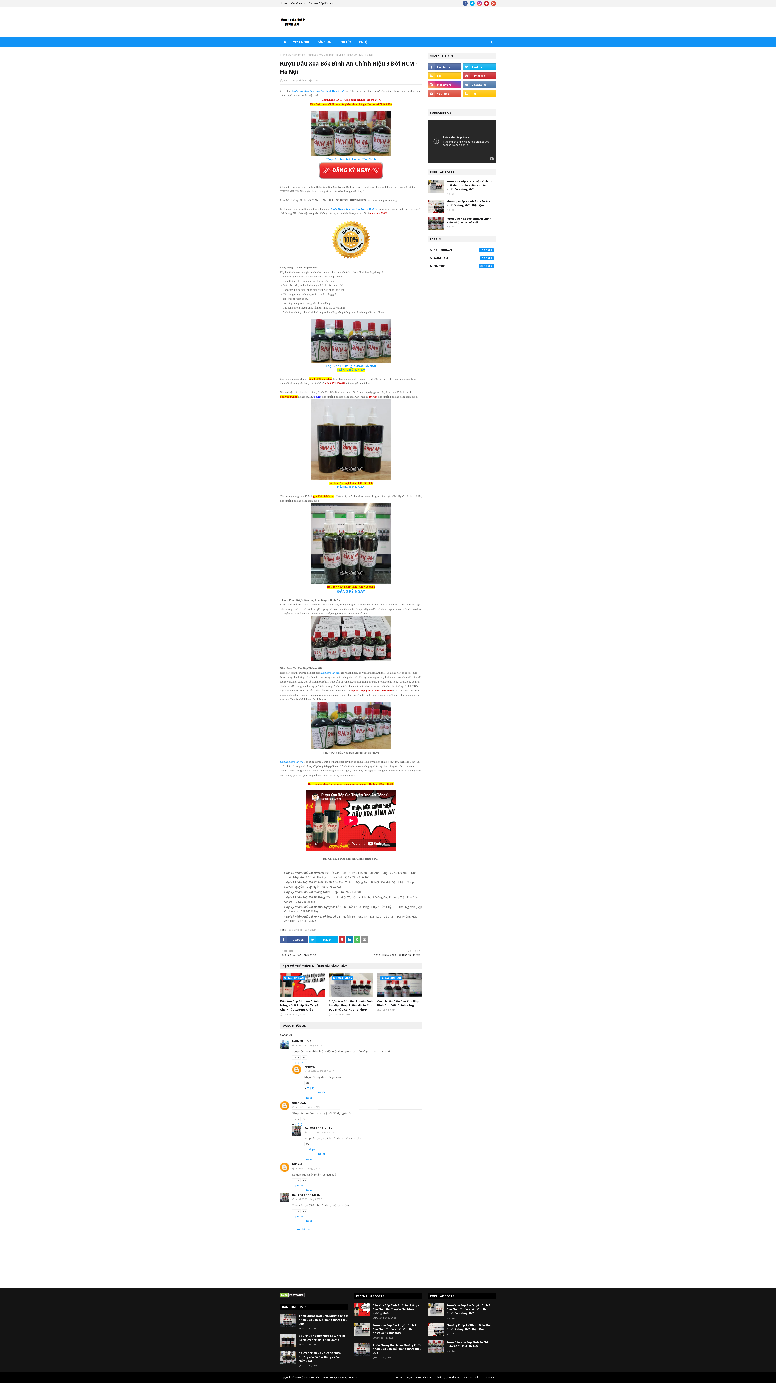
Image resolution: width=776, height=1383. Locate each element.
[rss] (444, 75)
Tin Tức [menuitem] (345, 42)
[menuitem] (285, 42)
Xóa (304, 1057)
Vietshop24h (471, 1377)
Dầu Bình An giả (330, 672)
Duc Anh (298, 1164)
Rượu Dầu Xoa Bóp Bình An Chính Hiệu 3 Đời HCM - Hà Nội (469, 220)
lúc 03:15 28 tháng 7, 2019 (320, 1070)
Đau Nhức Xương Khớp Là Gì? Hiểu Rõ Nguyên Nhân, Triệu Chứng (322, 1338)
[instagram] (479, 3)
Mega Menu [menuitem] (301, 42)
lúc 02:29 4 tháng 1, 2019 (308, 1168)
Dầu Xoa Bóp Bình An (321, 3)
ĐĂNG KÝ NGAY (351, 591)
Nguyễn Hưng (301, 1041)
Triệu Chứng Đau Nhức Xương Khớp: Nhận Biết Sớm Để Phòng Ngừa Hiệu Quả (323, 1320)
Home (283, 3)
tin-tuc (458, 266)
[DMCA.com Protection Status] (292, 1296)
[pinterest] (486, 3)
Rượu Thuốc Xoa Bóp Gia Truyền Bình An (354, 208)
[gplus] (493, 3)
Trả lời (296, 1057)
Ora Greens (298, 3)
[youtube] (444, 93)
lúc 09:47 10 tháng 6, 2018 (308, 1045)
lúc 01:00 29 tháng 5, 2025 (320, 1132)
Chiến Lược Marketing (448, 1377)
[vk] (479, 84)
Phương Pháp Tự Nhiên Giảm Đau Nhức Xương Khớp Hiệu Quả (469, 203)
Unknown (299, 1103)
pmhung (310, 1066)
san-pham (299, 54)
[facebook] (465, 3)
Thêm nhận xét (302, 1229)
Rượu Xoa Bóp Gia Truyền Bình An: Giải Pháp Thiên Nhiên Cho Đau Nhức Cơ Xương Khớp (351, 1005)
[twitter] (472, 3)
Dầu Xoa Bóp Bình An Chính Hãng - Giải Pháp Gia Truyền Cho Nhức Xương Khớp (300, 1005)
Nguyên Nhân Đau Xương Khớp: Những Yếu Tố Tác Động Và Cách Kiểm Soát (320, 1357)
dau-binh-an (296, 929)
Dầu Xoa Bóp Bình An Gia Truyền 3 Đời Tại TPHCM (328, 1377)
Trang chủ (285, 54)
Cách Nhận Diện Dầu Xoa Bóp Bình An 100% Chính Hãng (398, 1003)
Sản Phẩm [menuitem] (325, 42)
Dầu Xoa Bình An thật (292, 761)
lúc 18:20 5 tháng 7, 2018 (308, 1106)
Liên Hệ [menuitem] (362, 42)
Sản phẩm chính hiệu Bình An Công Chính (351, 159)
